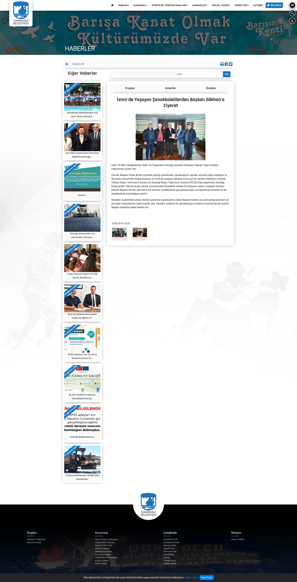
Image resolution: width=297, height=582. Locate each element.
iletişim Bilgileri (238, 539)
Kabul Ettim (206, 577)
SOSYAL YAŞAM (220, 5)
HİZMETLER (241, 5)
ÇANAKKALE (199, 5)
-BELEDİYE (275, 5)
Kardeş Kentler (169, 563)
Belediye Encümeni (103, 551)
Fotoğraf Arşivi (169, 560)
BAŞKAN (123, 5)
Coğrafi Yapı (168, 548)
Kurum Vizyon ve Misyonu (106, 539)
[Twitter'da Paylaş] (230, 64)
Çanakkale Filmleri (171, 542)
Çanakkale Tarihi (170, 539)
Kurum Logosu (101, 560)
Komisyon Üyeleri (103, 554)
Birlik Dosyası (101, 563)
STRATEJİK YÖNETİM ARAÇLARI (169, 5)
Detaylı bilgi (191, 577)
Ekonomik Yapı (169, 551)
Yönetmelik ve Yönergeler (106, 557)
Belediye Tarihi (169, 545)
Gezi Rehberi (168, 554)
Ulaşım (166, 557)
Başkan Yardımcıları (104, 545)
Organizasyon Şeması (105, 542)
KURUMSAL (139, 5)
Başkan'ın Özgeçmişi (36, 539)
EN (292, 5)
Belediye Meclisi (102, 548)
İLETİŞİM (258, 5)
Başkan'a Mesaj (34, 542)
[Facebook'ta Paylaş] (226, 64)
